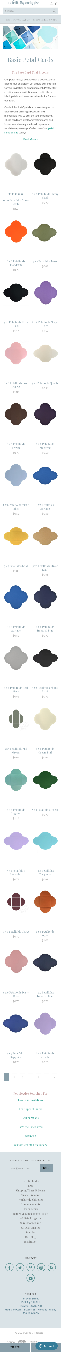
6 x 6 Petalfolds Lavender (45, 1055)
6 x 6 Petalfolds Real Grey (16, 689)
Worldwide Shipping (30, 1199)
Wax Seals (30, 1135)
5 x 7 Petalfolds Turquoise (45, 872)
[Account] (51, 3)
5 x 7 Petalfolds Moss (45, 261)
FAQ (30, 1185)
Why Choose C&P (30, 1223)
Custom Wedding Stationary (30, 1144)
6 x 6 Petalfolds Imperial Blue (45, 628)
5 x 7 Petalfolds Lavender (16, 872)
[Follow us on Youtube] (31, 1278)
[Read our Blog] (52, 1267)
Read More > (30, 139)
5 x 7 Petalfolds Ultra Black (16, 323)
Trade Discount (30, 1195)
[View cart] (56, 3)
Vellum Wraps (30, 1118)
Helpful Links (30, 1181)
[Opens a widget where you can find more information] (46, 1346)
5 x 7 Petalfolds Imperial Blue (45, 994)
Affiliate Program (30, 1218)
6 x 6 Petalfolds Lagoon (16, 811)
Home (7, 19)
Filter (15, 1347)
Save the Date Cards (30, 1127)
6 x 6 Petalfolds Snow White (16, 202)
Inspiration (30, 1241)
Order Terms (30, 1209)
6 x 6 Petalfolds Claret (16, 931)
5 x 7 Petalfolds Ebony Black (45, 689)
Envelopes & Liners (30, 1109)
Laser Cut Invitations (30, 1100)
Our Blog (30, 1237)
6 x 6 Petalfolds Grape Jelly (45, 323)
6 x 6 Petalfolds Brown (16, 445)
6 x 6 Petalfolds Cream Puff (45, 750)
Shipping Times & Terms (30, 1190)
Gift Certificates (30, 1227)
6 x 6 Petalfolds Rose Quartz (16, 384)
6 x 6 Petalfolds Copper (45, 933)
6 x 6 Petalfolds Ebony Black (45, 195)
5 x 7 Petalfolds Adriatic (45, 506)
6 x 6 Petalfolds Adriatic (16, 628)
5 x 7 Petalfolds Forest (45, 809)
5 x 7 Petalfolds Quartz (45, 383)
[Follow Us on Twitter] (20, 1267)
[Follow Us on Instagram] (41, 1267)
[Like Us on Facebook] (9, 1267)
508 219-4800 (30, 1313)
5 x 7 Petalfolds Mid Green (16, 750)
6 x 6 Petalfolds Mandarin (16, 263)
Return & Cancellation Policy (30, 1213)
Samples (30, 1232)
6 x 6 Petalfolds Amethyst (45, 445)
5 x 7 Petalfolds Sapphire (16, 1055)
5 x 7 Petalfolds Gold (16, 566)
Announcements (30, 1204)
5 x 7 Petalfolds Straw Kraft (45, 567)
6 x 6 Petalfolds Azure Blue (16, 506)
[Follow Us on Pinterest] (31, 1267)
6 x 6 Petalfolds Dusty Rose (16, 994)
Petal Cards (21, 19)
